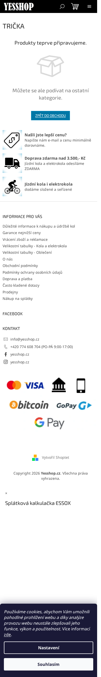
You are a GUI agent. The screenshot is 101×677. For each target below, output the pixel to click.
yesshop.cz (19, 354)
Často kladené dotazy (21, 285)
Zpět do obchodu (50, 115)
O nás (8, 259)
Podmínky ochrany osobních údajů (32, 272)
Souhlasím (49, 664)
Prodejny (10, 292)
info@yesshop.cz (24, 339)
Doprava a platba (17, 278)
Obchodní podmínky (20, 265)
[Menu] (89, 6)
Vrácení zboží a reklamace (25, 239)
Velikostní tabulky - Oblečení (27, 252)
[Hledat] (62, 6)
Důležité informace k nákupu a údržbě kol (39, 226)
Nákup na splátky (18, 298)
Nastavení (48, 648)
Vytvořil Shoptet (55, 457)
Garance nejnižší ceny (22, 232)
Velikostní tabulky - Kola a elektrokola (35, 245)
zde (7, 634)
